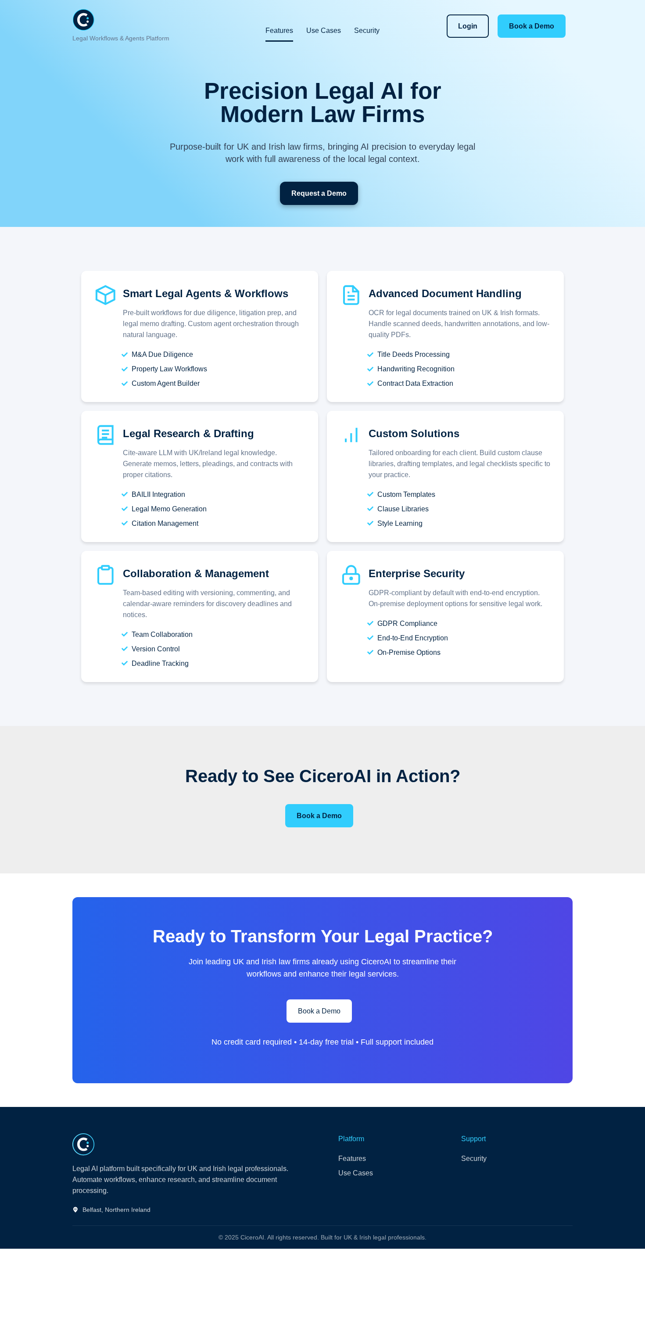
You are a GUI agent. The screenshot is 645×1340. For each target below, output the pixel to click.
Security (367, 30)
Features (279, 30)
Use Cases (323, 30)
